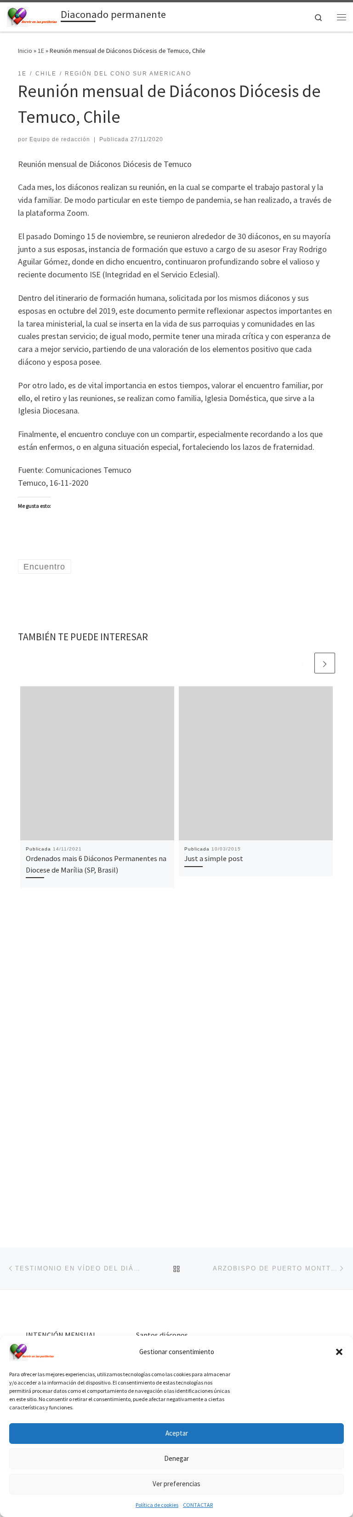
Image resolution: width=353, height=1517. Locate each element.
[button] (339, 1351)
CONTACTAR (198, 1504)
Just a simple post (213, 858)
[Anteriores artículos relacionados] (302, 663)
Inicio (25, 50)
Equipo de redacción (59, 139)
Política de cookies (157, 1504)
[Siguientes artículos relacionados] (324, 663)
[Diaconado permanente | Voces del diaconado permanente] (32, 15)
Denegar (176, 1458)
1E (41, 50)
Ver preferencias (176, 1483)
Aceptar (176, 1433)
